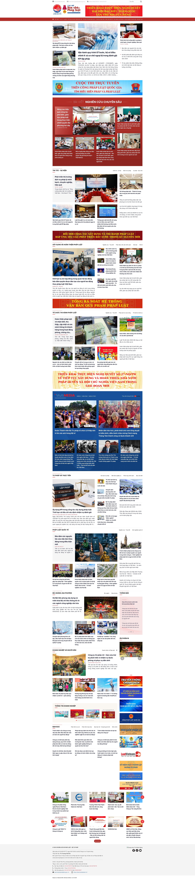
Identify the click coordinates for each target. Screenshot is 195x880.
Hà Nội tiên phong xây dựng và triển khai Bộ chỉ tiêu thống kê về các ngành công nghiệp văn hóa (66, 600)
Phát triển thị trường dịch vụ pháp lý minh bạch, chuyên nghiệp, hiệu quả (64, 181)
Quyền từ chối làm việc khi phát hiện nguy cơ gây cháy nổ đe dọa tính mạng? (62, 753)
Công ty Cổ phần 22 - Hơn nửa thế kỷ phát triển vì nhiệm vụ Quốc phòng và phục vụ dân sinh (102, 657)
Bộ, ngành (106, 593)
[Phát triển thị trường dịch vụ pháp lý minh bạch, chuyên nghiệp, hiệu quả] (131, 30)
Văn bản (135, 244)
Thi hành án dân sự (137, 312)
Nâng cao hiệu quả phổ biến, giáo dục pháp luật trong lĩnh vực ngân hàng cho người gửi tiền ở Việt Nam (131, 357)
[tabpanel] (61, 713)
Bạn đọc (139, 19)
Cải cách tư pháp (105, 475)
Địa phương (114, 593)
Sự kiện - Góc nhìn (137, 170)
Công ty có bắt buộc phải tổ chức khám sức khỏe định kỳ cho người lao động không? (107, 742)
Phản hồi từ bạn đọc (87, 727)
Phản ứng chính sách (128, 475)
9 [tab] (85, 720)
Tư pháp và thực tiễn (100, 19)
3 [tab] (78, 720)
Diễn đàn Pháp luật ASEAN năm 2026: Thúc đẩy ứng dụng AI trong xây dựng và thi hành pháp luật (131, 513)
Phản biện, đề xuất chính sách (123, 244)
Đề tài (141, 244)
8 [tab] (84, 720)
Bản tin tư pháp (81, 61)
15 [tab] (92, 720)
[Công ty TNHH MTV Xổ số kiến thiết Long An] (83, 821)
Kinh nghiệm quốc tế (137, 530)
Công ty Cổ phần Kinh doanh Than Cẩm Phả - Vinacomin (136, 807)
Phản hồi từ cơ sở (75, 727)
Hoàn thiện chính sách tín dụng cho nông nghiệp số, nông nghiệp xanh (118, 807)
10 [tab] (86, 720)
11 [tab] (87, 720)
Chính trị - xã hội (117, 170)
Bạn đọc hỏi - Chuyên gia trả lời (102, 727)
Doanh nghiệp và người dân (130, 19)
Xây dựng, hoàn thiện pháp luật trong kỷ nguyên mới (62, 41)
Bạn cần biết (139, 475)
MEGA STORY (92, 396)
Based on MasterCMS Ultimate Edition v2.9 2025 (65, 877)
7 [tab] (83, 720)
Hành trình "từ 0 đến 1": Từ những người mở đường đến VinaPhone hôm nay (107, 695)
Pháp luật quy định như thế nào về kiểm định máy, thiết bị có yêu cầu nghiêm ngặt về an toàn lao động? (85, 732)
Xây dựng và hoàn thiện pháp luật (75, 19)
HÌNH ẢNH (84, 396)
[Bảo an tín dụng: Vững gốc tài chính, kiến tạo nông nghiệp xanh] (63, 797)
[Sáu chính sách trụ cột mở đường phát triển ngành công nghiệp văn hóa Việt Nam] (101, 250)
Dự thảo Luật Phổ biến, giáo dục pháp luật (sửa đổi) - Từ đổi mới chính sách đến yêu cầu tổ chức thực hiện (107, 283)
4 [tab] (79, 720)
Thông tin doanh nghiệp (65, 706)
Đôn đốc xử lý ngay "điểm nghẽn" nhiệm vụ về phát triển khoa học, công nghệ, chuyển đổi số (107, 520)
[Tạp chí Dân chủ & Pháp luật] (67, 9)
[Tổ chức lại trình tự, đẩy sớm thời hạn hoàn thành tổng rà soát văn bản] (101, 481)
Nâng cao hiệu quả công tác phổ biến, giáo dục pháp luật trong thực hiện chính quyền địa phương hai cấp (63, 117)
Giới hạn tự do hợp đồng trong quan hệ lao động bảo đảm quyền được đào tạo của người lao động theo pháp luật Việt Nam (73, 281)
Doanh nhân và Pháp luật (108, 650)
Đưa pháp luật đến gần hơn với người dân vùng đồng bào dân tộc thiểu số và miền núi (107, 364)
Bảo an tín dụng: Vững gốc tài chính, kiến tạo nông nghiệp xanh (63, 807)
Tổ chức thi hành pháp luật (89, 19)
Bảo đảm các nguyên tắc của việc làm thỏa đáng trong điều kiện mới (63, 540)
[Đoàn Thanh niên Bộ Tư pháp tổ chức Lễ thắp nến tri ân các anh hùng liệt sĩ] (75, 414)
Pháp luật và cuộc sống (125, 312)
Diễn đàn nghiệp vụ (116, 475)
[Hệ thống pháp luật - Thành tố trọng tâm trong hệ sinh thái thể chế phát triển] (131, 181)
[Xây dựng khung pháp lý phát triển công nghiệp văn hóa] (101, 270)
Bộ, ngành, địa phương (119, 19)
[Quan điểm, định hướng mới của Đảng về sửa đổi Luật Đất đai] (131, 323)
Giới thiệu (57, 19)
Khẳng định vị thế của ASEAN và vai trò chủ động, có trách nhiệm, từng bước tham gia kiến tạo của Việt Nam (131, 215)
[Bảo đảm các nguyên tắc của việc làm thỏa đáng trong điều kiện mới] (96, 547)
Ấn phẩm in (124, 638)
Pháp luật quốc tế (109, 19)
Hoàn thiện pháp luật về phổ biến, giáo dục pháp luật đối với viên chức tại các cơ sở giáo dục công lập (128, 126)
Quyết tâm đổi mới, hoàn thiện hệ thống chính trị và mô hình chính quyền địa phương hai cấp (129, 498)
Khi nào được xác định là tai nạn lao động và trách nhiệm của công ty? (85, 753)
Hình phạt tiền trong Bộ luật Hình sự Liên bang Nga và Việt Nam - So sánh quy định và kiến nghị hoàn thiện (130, 565)
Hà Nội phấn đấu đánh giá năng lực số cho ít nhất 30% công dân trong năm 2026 (132, 56)
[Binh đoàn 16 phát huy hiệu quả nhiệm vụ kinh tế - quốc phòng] (63, 684)
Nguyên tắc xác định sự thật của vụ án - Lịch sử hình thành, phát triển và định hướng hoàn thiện (62, 364)
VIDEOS (79, 396)
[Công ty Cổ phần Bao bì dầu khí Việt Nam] (101, 821)
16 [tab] (93, 720)
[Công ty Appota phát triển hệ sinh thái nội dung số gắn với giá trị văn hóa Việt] (138, 821)
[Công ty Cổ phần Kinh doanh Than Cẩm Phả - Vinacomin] (137, 797)
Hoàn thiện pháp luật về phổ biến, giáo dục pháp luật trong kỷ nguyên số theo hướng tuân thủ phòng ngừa (131, 348)
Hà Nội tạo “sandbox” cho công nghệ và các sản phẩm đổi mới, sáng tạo (106, 638)
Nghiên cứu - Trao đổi (108, 244)
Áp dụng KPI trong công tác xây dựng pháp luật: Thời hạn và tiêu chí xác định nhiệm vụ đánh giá (64, 45)
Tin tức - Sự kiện (63, 19)
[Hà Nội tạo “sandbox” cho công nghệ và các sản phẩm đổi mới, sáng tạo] (107, 627)
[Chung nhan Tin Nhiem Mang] (134, 847)
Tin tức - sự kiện (60, 170)
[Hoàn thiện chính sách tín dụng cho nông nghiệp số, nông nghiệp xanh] (119, 797)
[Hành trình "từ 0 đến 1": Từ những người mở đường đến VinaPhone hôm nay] (107, 684)
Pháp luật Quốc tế (61, 530)
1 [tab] (76, 720)
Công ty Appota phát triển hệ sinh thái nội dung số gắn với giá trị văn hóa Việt (138, 831)
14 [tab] (91, 720)
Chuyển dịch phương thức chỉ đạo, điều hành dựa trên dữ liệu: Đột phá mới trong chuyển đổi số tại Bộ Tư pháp (107, 494)
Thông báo (124, 593)
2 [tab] (77, 720)
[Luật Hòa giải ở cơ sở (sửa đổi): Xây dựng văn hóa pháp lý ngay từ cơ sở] (85, 211)
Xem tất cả (97, 841)
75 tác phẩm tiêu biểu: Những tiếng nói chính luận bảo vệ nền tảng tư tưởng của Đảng (132, 65)
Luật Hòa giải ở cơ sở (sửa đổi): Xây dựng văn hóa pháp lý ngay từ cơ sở (85, 222)
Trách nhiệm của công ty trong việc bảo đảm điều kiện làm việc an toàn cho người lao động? (62, 732)
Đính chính (114, 727)
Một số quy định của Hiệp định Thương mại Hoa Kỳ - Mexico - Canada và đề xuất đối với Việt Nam (131, 574)
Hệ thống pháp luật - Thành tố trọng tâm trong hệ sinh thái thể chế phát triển (130, 193)
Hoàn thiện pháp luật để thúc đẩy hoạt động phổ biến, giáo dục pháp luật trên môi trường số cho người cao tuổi (128, 152)
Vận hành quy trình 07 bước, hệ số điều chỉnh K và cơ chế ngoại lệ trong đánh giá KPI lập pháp (97, 55)
